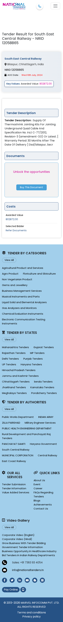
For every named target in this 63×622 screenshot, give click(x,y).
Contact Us (41, 508)
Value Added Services (15, 492)
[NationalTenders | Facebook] (4, 580)
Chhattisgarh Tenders (16, 381)
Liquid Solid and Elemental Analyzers (24, 302)
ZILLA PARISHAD (11, 422)
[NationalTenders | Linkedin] (19, 580)
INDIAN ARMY (45, 417)
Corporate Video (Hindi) (17, 539)
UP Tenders (9, 364)
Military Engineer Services (40, 422)
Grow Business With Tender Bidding (24, 543)
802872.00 (12, 219)
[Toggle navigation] (55, 6)
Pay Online (11, 590)
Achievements (43, 504)
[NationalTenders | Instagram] (42, 580)
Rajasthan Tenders (14, 353)
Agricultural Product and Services (22, 268)
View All (9, 260)
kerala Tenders (43, 381)
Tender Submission (14, 484)
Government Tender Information (22, 547)
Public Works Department (18, 417)
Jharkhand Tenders (14, 387)
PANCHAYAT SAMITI (13, 444)
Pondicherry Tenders (44, 393)
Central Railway (47, 455)
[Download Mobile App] (23, 589)
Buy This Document (31, 187)
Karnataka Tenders (42, 387)
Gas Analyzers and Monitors (19, 308)
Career (38, 488)
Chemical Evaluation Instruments (22, 313)
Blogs (37, 500)
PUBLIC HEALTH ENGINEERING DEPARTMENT (27, 428)
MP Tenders (37, 353)
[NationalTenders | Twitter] (12, 580)
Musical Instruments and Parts (21, 296)
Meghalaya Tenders (14, 393)
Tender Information (14, 488)
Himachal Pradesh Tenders (18, 370)
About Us (39, 480)
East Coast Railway (14, 461)
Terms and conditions (31, 612)
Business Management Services (22, 291)
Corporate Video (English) (18, 535)
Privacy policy (31, 616)
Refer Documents (16, 230)
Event (37, 484)
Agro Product (10, 273)
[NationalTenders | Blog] (34, 580)
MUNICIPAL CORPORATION (17, 455)
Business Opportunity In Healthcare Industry (29, 551)
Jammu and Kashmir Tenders (20, 376)
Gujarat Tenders (43, 347)
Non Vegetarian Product (17, 279)
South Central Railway (15, 449)
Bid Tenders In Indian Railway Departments (28, 555)
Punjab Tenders (33, 358)
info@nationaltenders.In (28, 570)
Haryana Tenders (31, 364)
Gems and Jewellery (14, 285)
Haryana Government (43, 444)
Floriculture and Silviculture (39, 273)
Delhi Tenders (10, 358)
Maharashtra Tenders (15, 347)
